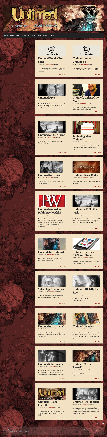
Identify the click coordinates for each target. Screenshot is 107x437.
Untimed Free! (47, 97)
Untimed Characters (50, 364)
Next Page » (100, 423)
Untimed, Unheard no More (86, 99)
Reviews (23, 35)
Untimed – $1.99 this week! (85, 210)
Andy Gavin (97, 430)
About (45, 35)
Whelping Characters (51, 289)
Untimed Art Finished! (86, 401)
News (17, 35)
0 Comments (49, 64)
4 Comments (49, 178)
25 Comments (50, 407)
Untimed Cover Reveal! (82, 365)
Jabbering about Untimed (82, 137)
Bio (29, 35)
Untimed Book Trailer (86, 175)
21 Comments (84, 178)
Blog (39, 35)
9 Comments (86, 370)
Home (6, 35)
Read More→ (62, 74)
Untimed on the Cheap (51, 134)
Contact (51, 35)
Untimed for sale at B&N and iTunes (84, 253)
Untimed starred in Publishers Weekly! (49, 210)
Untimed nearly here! (51, 326)
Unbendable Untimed (51, 252)
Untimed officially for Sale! (85, 291)
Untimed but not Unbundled (82, 60)
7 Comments (51, 329)
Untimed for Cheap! (50, 175)
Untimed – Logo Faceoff (48, 403)
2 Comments (84, 64)
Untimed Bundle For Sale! (50, 60)
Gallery (34, 35)
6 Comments (86, 329)
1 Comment (83, 142)
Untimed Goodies (83, 326)
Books (12, 35)
